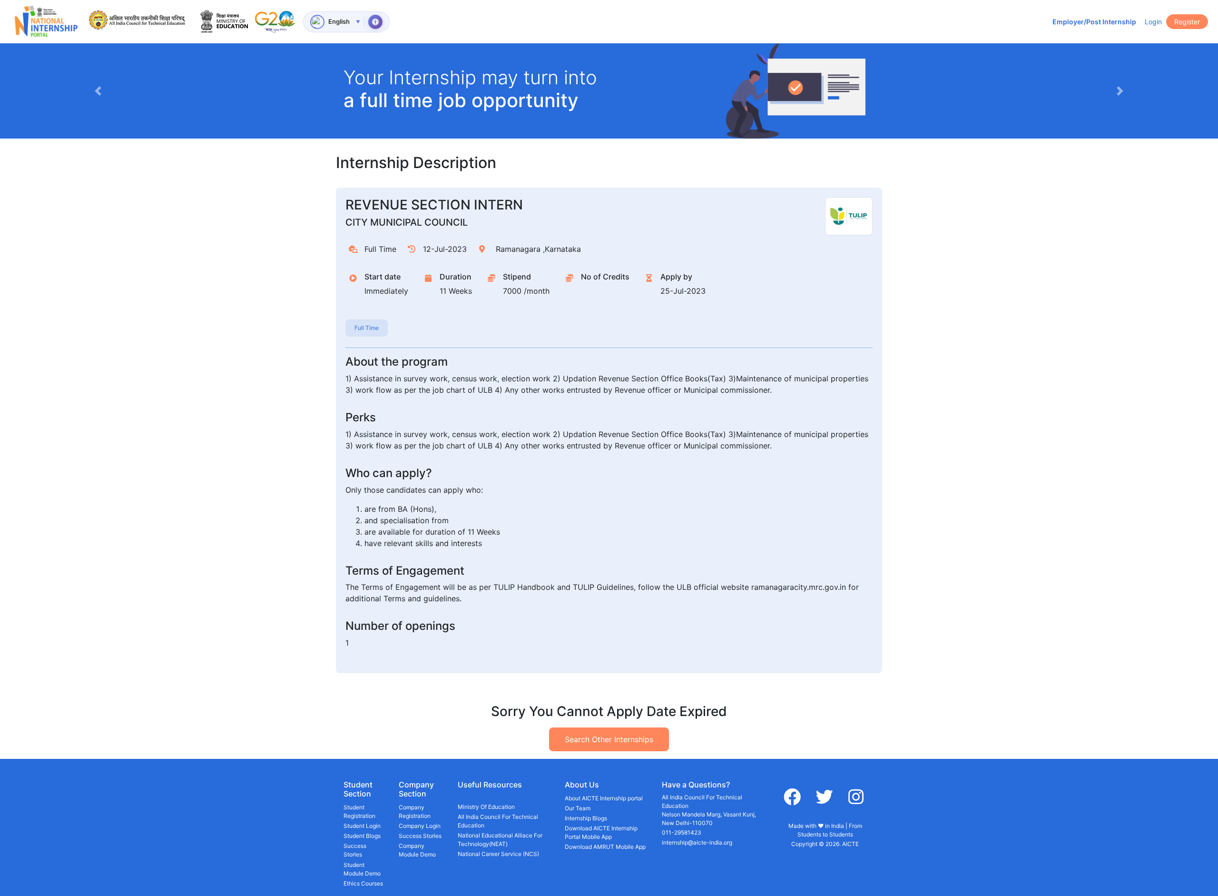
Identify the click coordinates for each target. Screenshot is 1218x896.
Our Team (577, 808)
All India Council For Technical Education (498, 821)
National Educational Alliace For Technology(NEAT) (500, 839)
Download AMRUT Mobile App (605, 846)
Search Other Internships (609, 739)
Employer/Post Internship (1094, 22)
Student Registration (359, 811)
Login (1153, 22)
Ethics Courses (363, 883)
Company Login (420, 825)
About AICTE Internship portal (604, 798)
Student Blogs (362, 835)
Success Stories (355, 850)
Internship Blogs (586, 818)
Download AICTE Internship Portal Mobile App (601, 832)
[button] (98, 91)
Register (1187, 22)
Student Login (362, 825)
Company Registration (415, 811)
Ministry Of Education (486, 806)
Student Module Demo (362, 869)
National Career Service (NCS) (498, 853)
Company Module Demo (417, 850)
